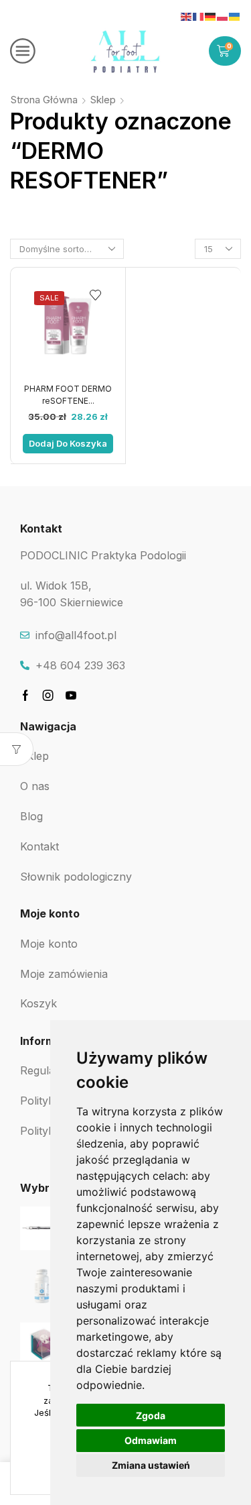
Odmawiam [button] (150, 1440)
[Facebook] (25, 695)
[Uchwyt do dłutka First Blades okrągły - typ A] (42, 1228)
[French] (199, 16)
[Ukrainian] (235, 16)
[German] (211, 16)
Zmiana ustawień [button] (151, 1465)
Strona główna (44, 99)
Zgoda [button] (150, 1415)
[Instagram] (48, 695)
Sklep (103, 99)
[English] (187, 16)
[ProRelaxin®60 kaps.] (42, 1286)
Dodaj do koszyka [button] (68, 443)
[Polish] (223, 16)
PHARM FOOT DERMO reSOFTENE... (68, 395)
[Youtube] (71, 695)
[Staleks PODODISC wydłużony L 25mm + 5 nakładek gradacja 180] (42, 1344)
